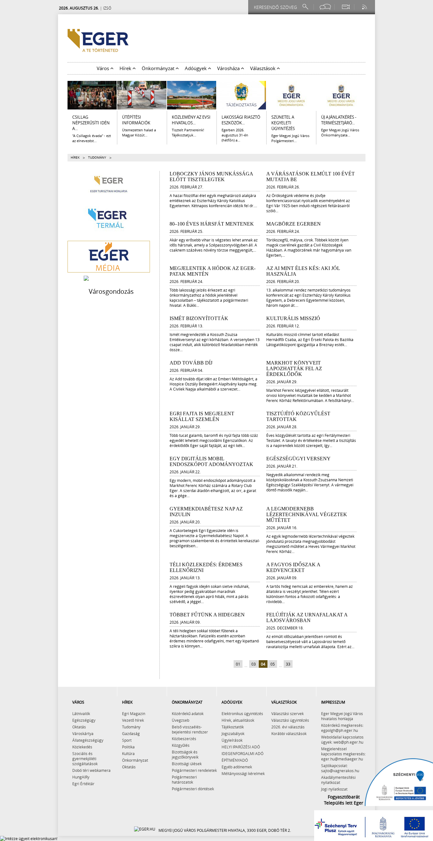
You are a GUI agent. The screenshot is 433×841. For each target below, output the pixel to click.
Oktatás (79, 726)
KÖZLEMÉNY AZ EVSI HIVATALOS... (191, 120)
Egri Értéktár (83, 783)
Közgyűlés (181, 745)
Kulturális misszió (293, 318)
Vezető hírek (133, 720)
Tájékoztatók (233, 726)
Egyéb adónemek (237, 766)
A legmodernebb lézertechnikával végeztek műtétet (306, 514)
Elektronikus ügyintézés (242, 713)
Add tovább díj (191, 362)
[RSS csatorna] (365, 7)
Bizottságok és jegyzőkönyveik (185, 754)
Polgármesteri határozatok (184, 779)
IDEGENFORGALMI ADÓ (242, 753)
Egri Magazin (133, 713)
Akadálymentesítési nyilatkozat (338, 780)
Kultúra (128, 753)
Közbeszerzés (184, 738)
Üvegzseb (180, 720)
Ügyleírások (232, 740)
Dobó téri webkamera (91, 770)
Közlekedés (82, 746)
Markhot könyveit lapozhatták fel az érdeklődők (294, 368)
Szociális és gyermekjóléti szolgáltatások (85, 758)
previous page (230, 664)
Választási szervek (287, 713)
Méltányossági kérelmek (243, 773)
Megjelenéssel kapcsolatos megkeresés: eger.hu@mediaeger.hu (343, 753)
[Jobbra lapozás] (370, 95)
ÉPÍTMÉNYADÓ (235, 760)
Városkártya (83, 733)
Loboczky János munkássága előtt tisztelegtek (211, 176)
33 (288, 664)
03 (253, 664)
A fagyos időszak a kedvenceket (293, 567)
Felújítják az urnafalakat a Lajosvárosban (306, 617)
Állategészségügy (87, 740)
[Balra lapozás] (63, 95)
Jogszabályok (233, 733)
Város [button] (103, 68)
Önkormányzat (135, 760)
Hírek (75, 157)
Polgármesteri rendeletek (194, 770)
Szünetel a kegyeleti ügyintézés (283, 122)
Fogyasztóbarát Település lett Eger (343, 800)
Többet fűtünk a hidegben (207, 614)
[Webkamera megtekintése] (345, 7)
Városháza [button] (229, 68)
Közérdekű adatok (188, 713)
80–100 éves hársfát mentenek (212, 224)
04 (263, 664)
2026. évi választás (288, 726)
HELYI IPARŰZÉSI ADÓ (241, 746)
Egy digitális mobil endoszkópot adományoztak (211, 461)
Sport (127, 740)
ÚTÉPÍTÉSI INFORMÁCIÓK (136, 120)
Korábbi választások (289, 733)
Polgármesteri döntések (193, 788)
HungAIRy (80, 776)
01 (238, 664)
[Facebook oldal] (325, 7)
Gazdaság (131, 733)
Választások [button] (263, 68)
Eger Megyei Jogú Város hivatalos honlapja (342, 716)
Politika (128, 746)
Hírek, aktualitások (238, 720)
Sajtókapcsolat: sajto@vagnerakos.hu (340, 768)
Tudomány (131, 726)
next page (295, 664)
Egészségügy (83, 720)
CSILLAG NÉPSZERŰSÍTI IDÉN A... (91, 122)
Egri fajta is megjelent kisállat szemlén (202, 416)
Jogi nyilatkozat (334, 789)
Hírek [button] (126, 68)
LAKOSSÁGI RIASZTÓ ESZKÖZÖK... (241, 120)
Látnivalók (81, 713)
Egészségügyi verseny (298, 458)
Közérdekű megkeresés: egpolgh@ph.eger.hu (342, 728)
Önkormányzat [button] (159, 68)
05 (272, 664)
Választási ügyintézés (290, 720)
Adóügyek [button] (196, 68)
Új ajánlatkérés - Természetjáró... (338, 120)
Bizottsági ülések (187, 763)
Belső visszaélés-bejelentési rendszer (190, 729)
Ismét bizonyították (199, 318)
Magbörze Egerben (293, 224)
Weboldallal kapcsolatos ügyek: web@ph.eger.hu (342, 739)
